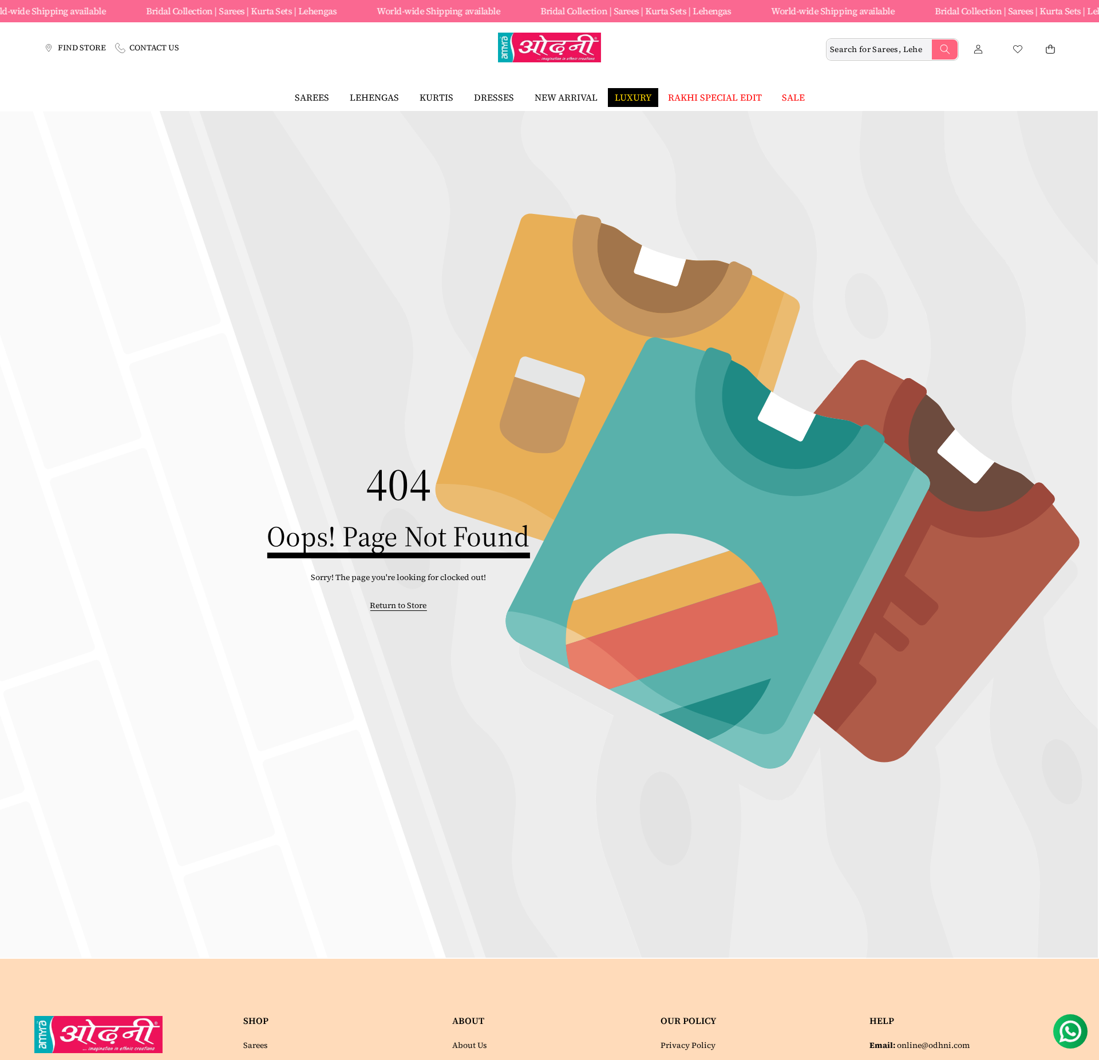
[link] (398, 606)
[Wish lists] (1017, 49)
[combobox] (892, 49)
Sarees (255, 1045)
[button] (1050, 49)
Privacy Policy (688, 1045)
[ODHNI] (549, 49)
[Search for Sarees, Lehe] (945, 49)
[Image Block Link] (102, 1034)
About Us (469, 1045)
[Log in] (978, 49)
